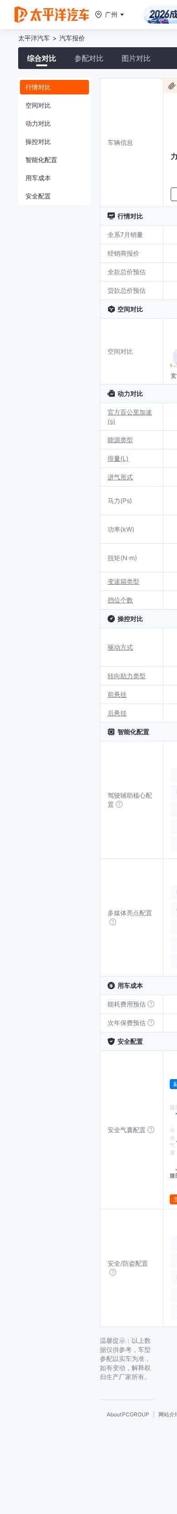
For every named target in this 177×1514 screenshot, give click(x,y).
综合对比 (41, 58)
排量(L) (118, 458)
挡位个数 (120, 600)
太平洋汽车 (34, 38)
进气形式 (120, 477)
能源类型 (120, 440)
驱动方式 (120, 647)
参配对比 (88, 58)
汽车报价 (72, 38)
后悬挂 (117, 713)
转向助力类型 (127, 676)
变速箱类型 (123, 581)
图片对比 (136, 58)
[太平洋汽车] (52, 14)
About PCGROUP (128, 1414)
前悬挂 (117, 694)
